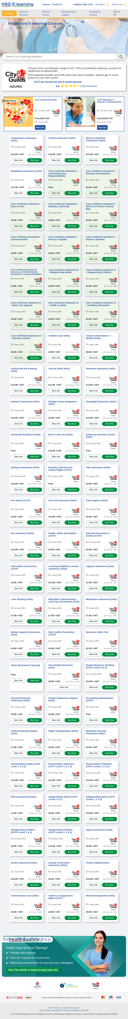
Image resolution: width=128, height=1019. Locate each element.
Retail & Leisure (46, 13)
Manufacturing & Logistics (69, 13)
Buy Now (34, 160)
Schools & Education (23, 13)
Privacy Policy (45, 1010)
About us (58, 1008)
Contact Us (57, 4)
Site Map (85, 1010)
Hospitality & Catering (94, 13)
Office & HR (116, 13)
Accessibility (56, 1010)
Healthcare (9, 13)
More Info (40, 127)
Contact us (75, 1008)
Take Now (72, 193)
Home (51, 1008)
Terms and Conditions (71, 1010)
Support (46, 4)
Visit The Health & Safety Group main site (33, 970)
